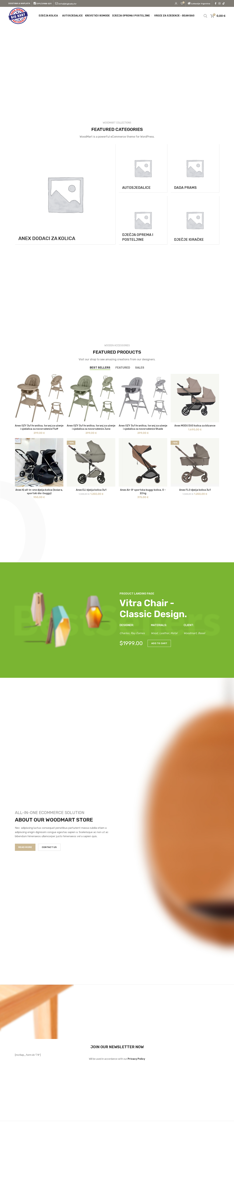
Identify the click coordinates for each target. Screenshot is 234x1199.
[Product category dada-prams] (195, 168)
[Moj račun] (176, 3)
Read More (25, 847)
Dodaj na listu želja (61, 379)
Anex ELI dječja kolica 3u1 (91, 489)
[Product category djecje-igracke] (195, 220)
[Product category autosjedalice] (143, 168)
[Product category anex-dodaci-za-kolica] (65, 194)
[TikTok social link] (223, 3)
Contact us (49, 847)
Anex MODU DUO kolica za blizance (194, 425)
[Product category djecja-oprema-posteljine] (143, 220)
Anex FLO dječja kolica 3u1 (195, 489)
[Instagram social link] (219, 3)
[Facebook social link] (215, 3)
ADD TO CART (159, 643)
